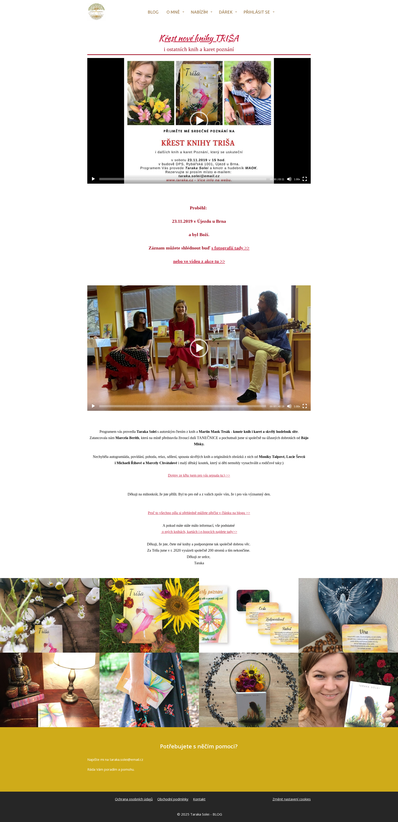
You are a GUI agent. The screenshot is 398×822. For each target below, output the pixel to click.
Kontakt (199, 799)
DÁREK (226, 12)
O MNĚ (173, 12)
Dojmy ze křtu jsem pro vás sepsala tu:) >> (199, 475)
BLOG (153, 12)
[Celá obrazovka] (304, 179)
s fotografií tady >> (230, 247)
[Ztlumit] (289, 179)
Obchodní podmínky (172, 799)
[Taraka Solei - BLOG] (96, 12)
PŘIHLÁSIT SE (256, 12)
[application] (199, 121)
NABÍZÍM (199, 12)
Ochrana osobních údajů (134, 799)
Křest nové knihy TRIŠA (199, 38)
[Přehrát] (93, 179)
